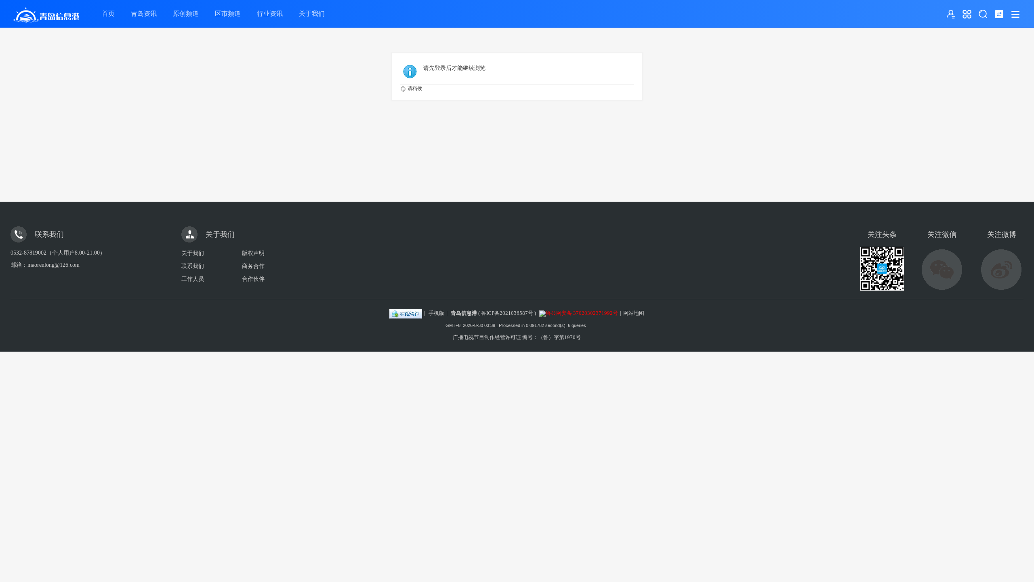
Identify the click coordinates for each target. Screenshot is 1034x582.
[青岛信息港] (46, 28)
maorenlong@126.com (53, 265)
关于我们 (312, 13)
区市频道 (228, 13)
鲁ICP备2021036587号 (507, 313)
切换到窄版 (999, 14)
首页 (108, 13)
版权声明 (253, 253)
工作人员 (192, 279)
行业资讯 (270, 13)
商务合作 (253, 266)
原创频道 (186, 13)
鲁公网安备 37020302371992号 (582, 313)
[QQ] (405, 313)
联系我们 (192, 266)
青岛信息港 (464, 313)
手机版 (436, 313)
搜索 (983, 14)
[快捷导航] (967, 14)
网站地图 (633, 313)
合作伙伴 (253, 279)
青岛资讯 (144, 13)
